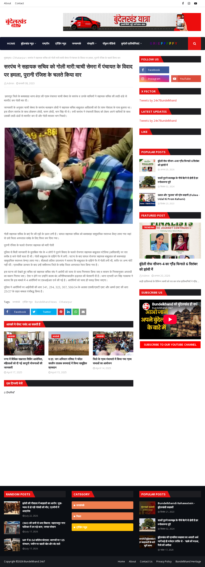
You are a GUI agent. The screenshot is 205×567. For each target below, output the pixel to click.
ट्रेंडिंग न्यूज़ (27, 302)
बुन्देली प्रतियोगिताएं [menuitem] (130, 43)
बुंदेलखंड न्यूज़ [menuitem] (27, 43)
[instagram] (189, 3)
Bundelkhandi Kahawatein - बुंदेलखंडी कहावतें (176, 505)
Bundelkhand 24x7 (34, 561)
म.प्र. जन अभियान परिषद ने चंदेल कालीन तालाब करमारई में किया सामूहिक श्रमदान (67, 363)
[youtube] (195, 3)
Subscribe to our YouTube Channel (170, 344)
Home (121, 561)
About (7, 3)
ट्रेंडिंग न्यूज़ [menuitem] (60, 43)
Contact (19, 3)
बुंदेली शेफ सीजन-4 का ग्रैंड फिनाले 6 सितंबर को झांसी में (178, 163)
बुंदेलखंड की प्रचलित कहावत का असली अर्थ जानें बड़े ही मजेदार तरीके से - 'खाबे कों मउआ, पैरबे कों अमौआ (178, 541)
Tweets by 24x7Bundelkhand (158, 100)
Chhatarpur (19, 57)
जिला (78, 516)
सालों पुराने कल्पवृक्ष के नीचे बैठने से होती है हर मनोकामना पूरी (178, 180)
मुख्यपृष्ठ (7, 57)
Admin (10, 83)
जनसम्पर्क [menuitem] (76, 43)
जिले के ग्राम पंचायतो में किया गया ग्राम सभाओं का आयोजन (112, 361)
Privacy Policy (164, 561)
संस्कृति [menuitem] (90, 43)
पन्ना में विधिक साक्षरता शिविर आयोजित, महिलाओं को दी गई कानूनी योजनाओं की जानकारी (23, 363)
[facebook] (183, 3)
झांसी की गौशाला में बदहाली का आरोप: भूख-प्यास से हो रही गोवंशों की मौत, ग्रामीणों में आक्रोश (42, 507)
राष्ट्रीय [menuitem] (45, 43)
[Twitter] (186, 69)
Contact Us (146, 561)
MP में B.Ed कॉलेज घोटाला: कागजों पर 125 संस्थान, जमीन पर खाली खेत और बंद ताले (43, 542)
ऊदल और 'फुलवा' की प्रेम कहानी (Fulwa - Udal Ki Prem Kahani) (179, 197)
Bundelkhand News (46, 302)
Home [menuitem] (11, 43)
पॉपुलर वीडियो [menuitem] (109, 43)
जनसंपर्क (16, 302)
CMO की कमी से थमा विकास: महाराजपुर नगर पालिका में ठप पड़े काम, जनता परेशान (43, 525)
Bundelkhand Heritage (188, 561)
